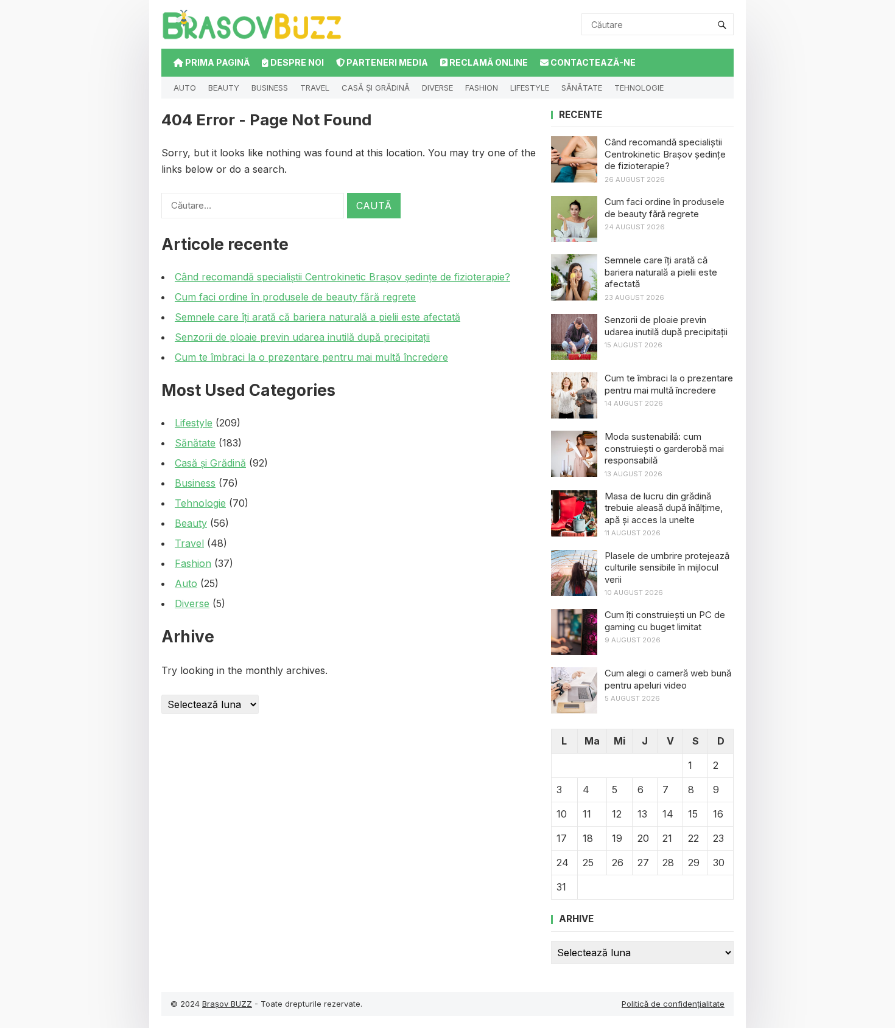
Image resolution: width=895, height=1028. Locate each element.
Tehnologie (639, 87)
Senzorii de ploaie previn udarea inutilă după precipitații (302, 337)
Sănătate (581, 87)
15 (693, 814)
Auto (185, 87)
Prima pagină (216, 62)
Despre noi (296, 62)
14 (667, 814)
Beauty (223, 87)
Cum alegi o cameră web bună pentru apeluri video (668, 679)
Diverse (437, 87)
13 (642, 814)
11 (587, 814)
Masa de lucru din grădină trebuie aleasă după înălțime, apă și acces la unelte (664, 508)
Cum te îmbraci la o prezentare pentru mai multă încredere (311, 357)
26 (617, 862)
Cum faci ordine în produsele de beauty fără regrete (295, 297)
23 (718, 838)
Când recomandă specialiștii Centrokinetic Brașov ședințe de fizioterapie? (342, 277)
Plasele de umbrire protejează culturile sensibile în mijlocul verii (667, 567)
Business (269, 87)
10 (561, 814)
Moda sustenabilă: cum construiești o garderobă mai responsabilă (664, 448)
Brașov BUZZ (227, 1004)
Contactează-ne (592, 62)
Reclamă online (488, 62)
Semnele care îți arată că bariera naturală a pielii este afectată (317, 317)
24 (562, 862)
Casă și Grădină (376, 87)
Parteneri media (386, 62)
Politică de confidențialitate (673, 1004)
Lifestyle (529, 87)
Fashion (481, 87)
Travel (314, 87)
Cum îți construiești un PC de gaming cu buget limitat (665, 621)
